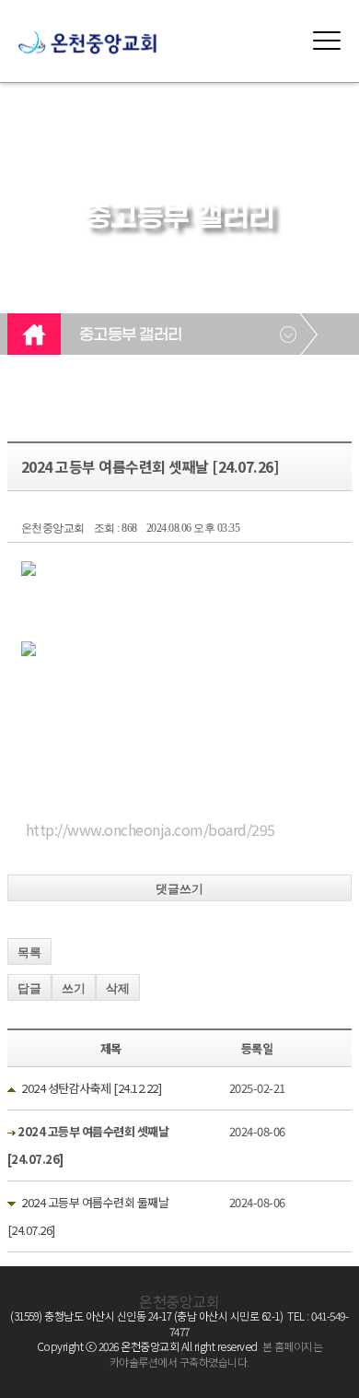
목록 (29, 952)
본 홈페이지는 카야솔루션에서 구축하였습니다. (216, 1353)
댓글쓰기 (179, 889)
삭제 (118, 988)
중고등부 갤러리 (130, 335)
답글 (29, 988)
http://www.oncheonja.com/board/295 (150, 829)
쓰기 (74, 988)
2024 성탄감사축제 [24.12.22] (91, 1088)
